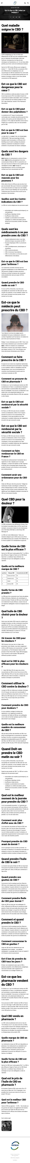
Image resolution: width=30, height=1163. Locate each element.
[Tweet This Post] (13, 17)
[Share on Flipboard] (16, 17)
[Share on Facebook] (10, 17)
